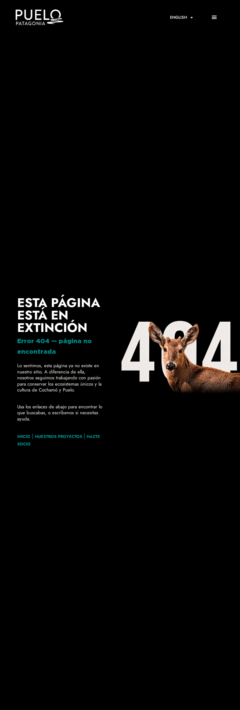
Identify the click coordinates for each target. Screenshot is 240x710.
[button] (214, 17)
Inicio (23, 436)
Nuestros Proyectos (58, 436)
